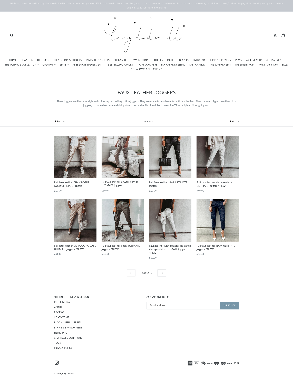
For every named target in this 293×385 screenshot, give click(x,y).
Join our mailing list (157, 296)
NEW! (24, 60)
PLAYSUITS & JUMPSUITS (248, 60)
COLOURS (50, 64)
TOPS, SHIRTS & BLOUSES (68, 60)
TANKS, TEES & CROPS (98, 60)
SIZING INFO (60, 333)
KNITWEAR (199, 60)
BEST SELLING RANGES (122, 64)
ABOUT (58, 307)
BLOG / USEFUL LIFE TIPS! (68, 322)
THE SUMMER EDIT (220, 64)
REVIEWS (59, 312)
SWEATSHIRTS (140, 60)
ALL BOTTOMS (41, 60)
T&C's (57, 343)
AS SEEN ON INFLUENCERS (89, 64)
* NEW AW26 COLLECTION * (146, 69)
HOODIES (157, 60)
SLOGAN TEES (121, 60)
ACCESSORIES (275, 60)
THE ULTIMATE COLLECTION (22, 64)
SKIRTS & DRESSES (221, 60)
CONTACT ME (61, 317)
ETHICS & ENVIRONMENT (68, 327)
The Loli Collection (268, 64)
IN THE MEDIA (62, 302)
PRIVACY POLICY (63, 348)
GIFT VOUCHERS (148, 64)
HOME (13, 60)
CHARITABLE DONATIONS (68, 338)
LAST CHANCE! (197, 64)
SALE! (285, 64)
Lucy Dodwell (68, 374)
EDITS (65, 64)
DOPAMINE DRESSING (173, 64)
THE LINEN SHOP (244, 64)
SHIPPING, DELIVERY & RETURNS (72, 297)
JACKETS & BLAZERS (178, 60)
